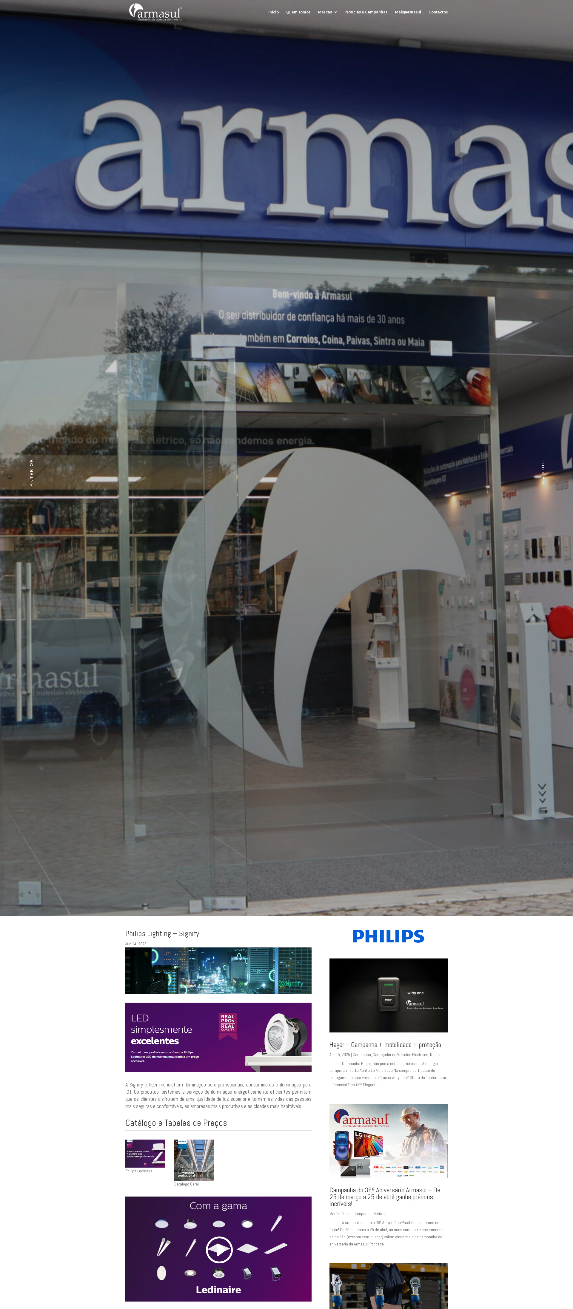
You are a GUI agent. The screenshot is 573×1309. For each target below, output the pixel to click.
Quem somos (298, 12)
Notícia (435, 1054)
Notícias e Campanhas (366, 12)
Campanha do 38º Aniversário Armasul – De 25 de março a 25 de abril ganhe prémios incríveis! (384, 1196)
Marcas (325, 12)
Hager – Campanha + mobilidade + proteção (385, 1044)
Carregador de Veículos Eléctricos (400, 1054)
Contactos (438, 12)
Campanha (362, 1054)
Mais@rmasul (408, 12)
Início (273, 12)
